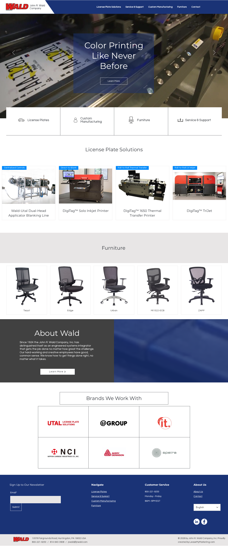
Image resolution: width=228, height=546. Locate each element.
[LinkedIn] (197, 522)
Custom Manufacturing (91, 120)
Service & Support (198, 120)
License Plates (38, 120)
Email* (13, 492)
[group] (114, 290)
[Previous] (13, 52)
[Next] (214, 52)
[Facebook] (204, 522)
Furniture (143, 120)
